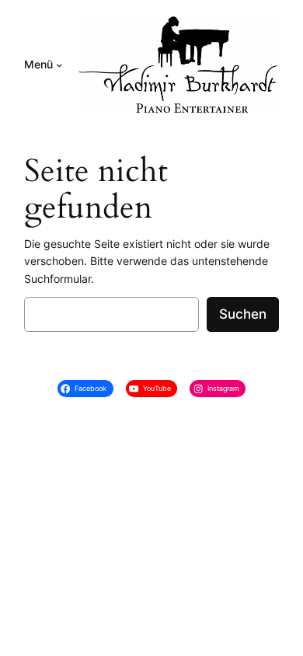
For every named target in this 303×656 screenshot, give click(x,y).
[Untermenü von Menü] (59, 64)
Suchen (242, 314)
